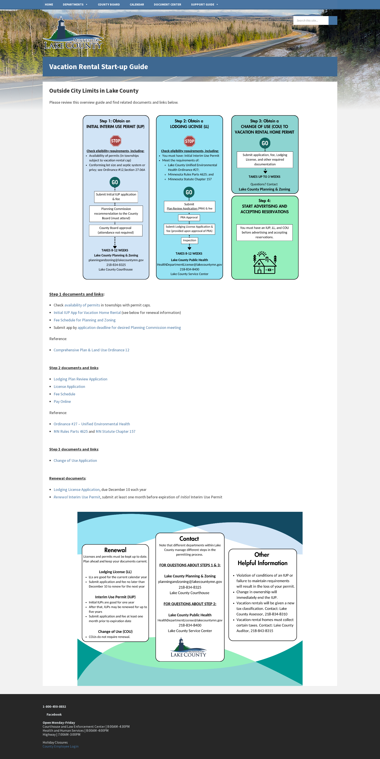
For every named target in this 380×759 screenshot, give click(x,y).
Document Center (167, 4)
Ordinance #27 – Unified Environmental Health (92, 423)
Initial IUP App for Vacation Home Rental (87, 312)
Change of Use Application (75, 460)
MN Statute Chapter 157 (115, 431)
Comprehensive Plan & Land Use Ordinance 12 (91, 349)
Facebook (53, 714)
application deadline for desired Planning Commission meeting (129, 327)
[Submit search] (333, 20)
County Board (109, 4)
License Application (69, 386)
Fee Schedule (64, 393)
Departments (73, 4)
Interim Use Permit (77, 496)
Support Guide (202, 4)
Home (49, 4)
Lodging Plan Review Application (80, 378)
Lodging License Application (77, 489)
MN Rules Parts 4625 (71, 431)
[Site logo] (76, 47)
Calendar (137, 4)
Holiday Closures (55, 742)
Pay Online (62, 401)
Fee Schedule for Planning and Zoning (85, 319)
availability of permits (82, 305)
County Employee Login (61, 746)
